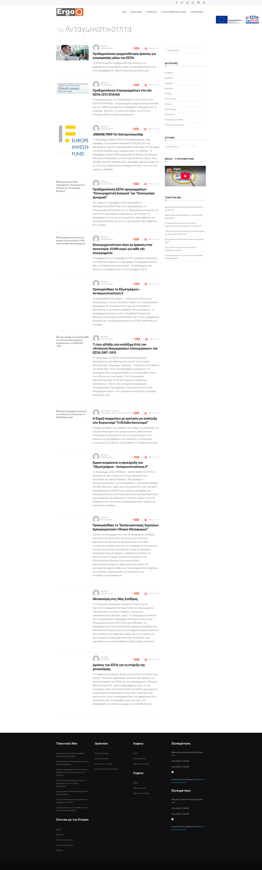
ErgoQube (136, 12)
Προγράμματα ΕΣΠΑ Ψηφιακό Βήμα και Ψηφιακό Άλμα (184, 240)
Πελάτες (59, 835)
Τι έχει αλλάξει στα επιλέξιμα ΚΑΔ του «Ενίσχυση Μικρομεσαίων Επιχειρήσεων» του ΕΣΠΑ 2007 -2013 (125, 348)
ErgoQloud (169, 78)
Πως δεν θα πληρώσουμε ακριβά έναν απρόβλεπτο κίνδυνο (180, 248)
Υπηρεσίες (151, 12)
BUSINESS (169, 73)
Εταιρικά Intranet (101, 759)
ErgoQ (58, 829)
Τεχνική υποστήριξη (141, 764)
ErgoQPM (168, 83)
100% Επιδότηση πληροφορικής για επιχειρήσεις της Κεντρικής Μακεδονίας (185, 232)
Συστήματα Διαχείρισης (174, 125)
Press (135, 753)
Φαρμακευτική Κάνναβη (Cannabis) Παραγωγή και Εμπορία (183, 208)
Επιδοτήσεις (108, 48)
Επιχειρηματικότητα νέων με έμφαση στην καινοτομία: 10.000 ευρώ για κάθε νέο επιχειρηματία (122, 249)
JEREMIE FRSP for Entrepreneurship (118, 134)
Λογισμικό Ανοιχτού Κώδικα (106, 769)
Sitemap (59, 850)
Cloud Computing (101, 753)
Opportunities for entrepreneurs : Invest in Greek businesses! (183, 216)
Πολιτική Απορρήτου (64, 845)
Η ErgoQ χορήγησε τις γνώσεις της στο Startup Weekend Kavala (184, 256)
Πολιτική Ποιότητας (64, 840)
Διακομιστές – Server (103, 764)
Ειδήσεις (127, 413)
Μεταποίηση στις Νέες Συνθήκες (115, 599)
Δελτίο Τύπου (117, 413)
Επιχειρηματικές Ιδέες (174, 12)
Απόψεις (168, 94)
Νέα (125, 12)
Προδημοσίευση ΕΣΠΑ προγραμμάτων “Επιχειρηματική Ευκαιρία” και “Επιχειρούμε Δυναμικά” (123, 193)
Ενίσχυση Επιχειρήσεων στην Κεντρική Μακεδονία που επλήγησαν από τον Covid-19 (183, 224)
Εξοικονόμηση (170, 109)
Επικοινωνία (197, 12)
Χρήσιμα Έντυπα (139, 759)
